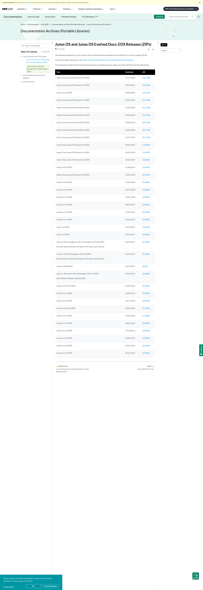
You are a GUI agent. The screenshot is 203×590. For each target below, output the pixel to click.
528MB (146, 145)
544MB (146, 182)
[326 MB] (146, 93)
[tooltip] (164, 44)
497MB (146, 212)
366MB (146, 227)
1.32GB (146, 308)
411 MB (146, 107)
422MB (146, 346)
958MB (146, 286)
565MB (146, 167)
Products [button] (37, 9)
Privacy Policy (9, 587)
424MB (146, 234)
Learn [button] (112, 9)
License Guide (33, 16)
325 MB (146, 100)
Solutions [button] (21, 9)
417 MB (146, 137)
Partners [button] (66, 9)
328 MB (146, 85)
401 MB (146, 130)
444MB (146, 219)
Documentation (13, 16)
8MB (145, 266)
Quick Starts (50, 16)
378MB (146, 353)
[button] (195, 575)
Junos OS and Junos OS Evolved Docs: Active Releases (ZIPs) (38, 61)
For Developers (90, 16)
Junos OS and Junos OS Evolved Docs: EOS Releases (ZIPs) (37, 69)
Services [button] (52, 9)
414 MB (146, 115)
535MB (146, 152)
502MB (146, 205)
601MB (146, 175)
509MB (146, 197)
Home (23, 24)
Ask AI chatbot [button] (26, 2)
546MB (146, 160)
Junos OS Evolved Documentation (119, 60)
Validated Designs (68, 16)
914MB (146, 242)
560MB (146, 190)
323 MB (146, 78)
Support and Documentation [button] (90, 9)
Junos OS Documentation (92, 60)
